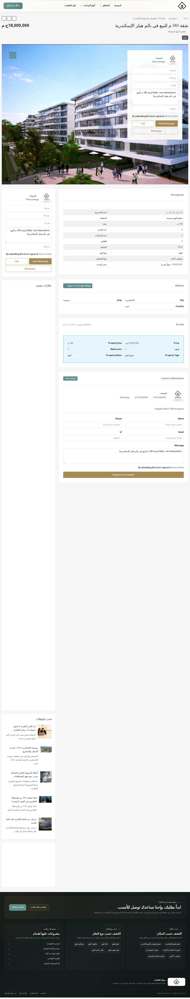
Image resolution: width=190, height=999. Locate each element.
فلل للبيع (104, 944)
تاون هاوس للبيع (114, 950)
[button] (14, 18)
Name (181, 418)
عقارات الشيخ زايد (152, 950)
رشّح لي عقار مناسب (38, 907)
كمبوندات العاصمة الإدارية (171, 950)
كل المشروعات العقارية (34, 964)
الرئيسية (117, 6)
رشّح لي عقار (23, 993)
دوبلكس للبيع (79, 944)
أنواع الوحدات (89, 6)
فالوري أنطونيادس (34, 959)
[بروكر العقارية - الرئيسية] (173, 5)
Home (185, 18)
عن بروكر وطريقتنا (10, 993)
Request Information (123, 474)
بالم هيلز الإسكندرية (174, 212)
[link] (45, 731)
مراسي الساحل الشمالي (34, 949)
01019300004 (159, 397)
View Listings (70, 378)
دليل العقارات (70, 6)
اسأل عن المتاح (13, 6)
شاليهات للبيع (92, 944)
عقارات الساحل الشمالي (156, 956)
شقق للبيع (173, 18)
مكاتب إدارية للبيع (98, 950)
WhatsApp (125, 397)
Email (181, 432)
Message (179, 445)
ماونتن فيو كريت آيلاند (34, 954)
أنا (121, 432)
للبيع (185, 38)
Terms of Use (177, 467)
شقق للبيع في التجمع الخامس (151, 944)
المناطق (106, 6)
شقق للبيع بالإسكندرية (172, 944)
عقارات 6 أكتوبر (174, 956)
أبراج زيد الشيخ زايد (34, 944)
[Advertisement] (28, 864)
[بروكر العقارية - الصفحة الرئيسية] (176, 982)
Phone (118, 418)
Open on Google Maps (79, 285)
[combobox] (92, 438)
